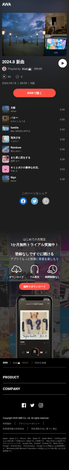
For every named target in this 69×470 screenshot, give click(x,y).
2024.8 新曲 (40, 362)
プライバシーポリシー (29, 423)
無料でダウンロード (34, 286)
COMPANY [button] (11, 389)
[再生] (62, 63)
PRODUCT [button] (11, 377)
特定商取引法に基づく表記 (44, 428)
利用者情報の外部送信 (13, 428)
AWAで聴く (34, 93)
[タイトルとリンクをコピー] (45, 201)
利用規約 (7, 423)
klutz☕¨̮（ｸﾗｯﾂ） (33, 69)
